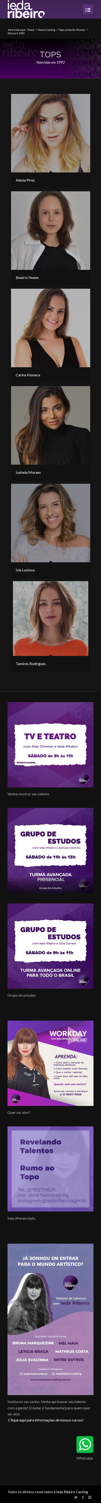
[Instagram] (89, 1497)
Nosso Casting (46, 29)
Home (31, 29)
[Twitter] (75, 1497)
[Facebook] (82, 1497)
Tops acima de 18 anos (71, 29)
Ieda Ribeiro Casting (72, 1492)
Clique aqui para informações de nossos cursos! (46, 1420)
